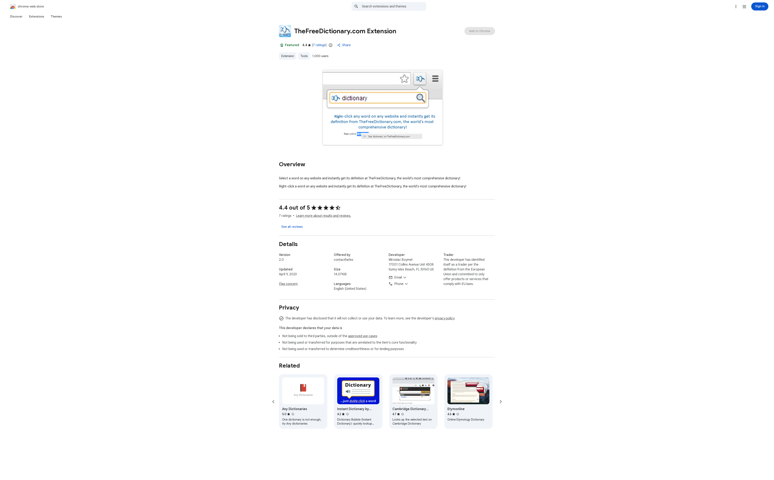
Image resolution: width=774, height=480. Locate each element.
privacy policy (444, 318)
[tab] (16, 16)
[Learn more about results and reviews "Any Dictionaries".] (293, 414)
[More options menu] (736, 6)
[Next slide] (501, 402)
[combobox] (394, 6)
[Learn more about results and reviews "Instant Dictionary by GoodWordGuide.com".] (347, 414)
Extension (287, 56)
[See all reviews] (292, 227)
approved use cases (362, 336)
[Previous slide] (273, 402)
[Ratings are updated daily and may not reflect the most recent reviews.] (331, 45)
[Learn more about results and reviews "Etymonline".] (458, 414)
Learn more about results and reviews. (323, 216)
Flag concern (288, 284)
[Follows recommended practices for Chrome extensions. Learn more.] (282, 45)
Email (398, 277)
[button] (744, 7)
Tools (304, 56)
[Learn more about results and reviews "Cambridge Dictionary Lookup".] (402, 414)
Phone (399, 284)
